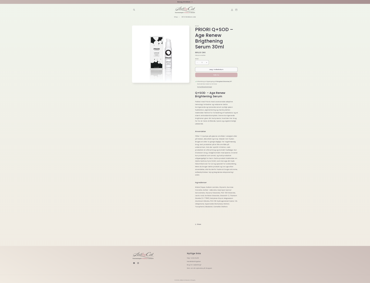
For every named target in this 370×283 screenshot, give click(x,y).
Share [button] (199, 224)
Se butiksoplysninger (204, 87)
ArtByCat (182, 280)
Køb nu (216, 75)
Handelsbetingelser (194, 261)
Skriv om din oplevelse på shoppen (199, 268)
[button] (134, 10)
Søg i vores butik (193, 258)
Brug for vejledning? (194, 265)
